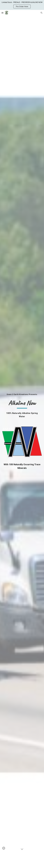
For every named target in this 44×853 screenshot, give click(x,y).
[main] (22, 394)
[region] (22, 5)
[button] (2, 13)
